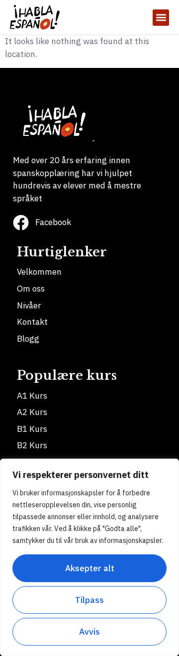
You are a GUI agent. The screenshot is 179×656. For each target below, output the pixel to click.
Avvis (89, 631)
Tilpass (89, 600)
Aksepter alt (89, 568)
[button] (161, 17)
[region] (89, 557)
